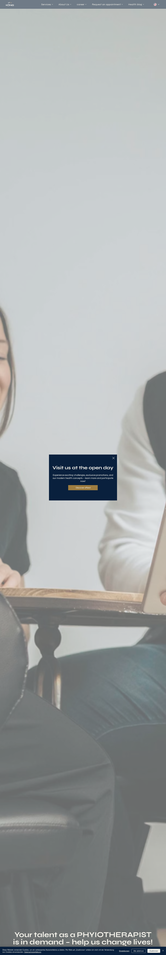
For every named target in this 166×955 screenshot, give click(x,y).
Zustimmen (153, 951)
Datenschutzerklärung (32, 952)
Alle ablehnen (138, 951)
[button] (113, 458)
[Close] (163, 951)
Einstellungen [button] (124, 951)
